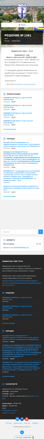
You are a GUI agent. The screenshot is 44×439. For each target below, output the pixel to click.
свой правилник (9, 285)
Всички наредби (9, 196)
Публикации (16, 41)
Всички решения (9, 129)
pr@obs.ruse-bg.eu (8, 413)
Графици (35, 423)
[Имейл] (17, 419)
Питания (9, 423)
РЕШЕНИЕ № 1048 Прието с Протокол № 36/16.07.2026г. (17, 298)
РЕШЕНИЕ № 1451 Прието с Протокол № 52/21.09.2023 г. (18, 122)
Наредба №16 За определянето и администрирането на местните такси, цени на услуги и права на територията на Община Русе (21, 144)
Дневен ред (18, 423)
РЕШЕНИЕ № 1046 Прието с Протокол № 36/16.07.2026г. (17, 316)
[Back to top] (22, 432)
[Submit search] (40, 232)
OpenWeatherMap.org (20, 248)
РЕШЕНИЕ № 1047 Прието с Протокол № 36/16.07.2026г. (17, 307)
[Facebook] (22, 419)
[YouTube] (27, 419)
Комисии (27, 423)
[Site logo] (22, 18)
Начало (7, 41)
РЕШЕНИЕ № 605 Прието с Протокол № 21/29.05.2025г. (17, 106)
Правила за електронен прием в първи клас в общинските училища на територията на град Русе (21, 188)
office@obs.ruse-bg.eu (10, 410)
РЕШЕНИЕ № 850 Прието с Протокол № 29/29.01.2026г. (17, 99)
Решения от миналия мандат (26, 84)
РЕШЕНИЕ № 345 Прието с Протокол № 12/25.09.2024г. (17, 114)
